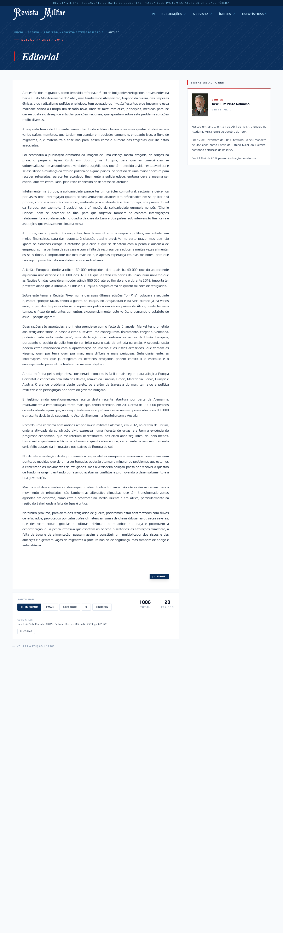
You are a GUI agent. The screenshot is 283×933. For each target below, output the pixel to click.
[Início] (153, 14)
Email (50, 607)
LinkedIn (102, 607)
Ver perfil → (221, 109)
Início (18, 32)
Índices (225, 14)
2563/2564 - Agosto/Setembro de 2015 (74, 32)
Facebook (70, 607)
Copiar (28, 631)
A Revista (200, 14)
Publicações (171, 14)
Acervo (33, 32)
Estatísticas (253, 14)
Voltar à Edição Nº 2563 (36, 646)
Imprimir (31, 607)
